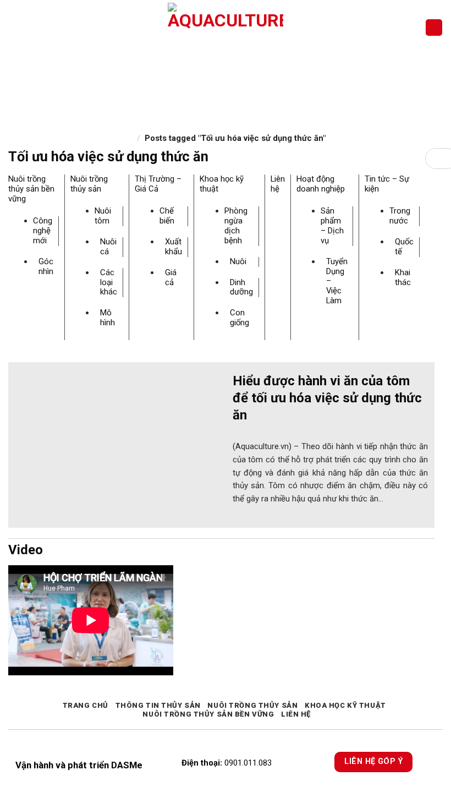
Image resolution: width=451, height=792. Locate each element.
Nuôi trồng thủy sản (89, 184)
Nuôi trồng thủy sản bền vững (31, 189)
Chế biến (167, 216)
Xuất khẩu (173, 246)
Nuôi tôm (103, 216)
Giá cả (171, 277)
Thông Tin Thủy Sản (158, 705)
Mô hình (107, 317)
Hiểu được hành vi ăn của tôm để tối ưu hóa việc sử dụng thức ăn (327, 398)
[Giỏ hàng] (434, 27)
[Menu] (14, 27)
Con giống (239, 317)
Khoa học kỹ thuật (222, 184)
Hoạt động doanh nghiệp (320, 184)
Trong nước (399, 216)
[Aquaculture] (226, 27)
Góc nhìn (45, 266)
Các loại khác (108, 282)
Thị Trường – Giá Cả (158, 184)
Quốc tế (404, 246)
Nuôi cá (108, 246)
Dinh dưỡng (241, 287)
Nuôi (238, 261)
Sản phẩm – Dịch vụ (332, 225)
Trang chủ (85, 705)
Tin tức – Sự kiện (387, 184)
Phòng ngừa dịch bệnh (236, 225)
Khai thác (403, 277)
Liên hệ (278, 184)
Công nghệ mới (42, 230)
